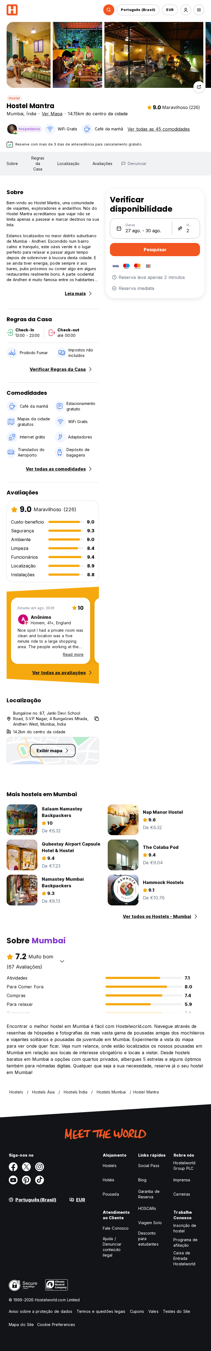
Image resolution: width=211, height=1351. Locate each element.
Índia (31, 113)
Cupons (137, 1311)
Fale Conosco (116, 1228)
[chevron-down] (62, 961)
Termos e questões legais (101, 1311)
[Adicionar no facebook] (13, 1166)
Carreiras (181, 1194)
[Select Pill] (108, 9)
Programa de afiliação (185, 1242)
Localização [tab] (68, 163)
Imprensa (181, 1179)
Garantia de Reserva (149, 1194)
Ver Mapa (52, 113)
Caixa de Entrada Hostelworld (184, 1258)
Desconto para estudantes (148, 1238)
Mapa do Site (21, 1324)
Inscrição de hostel (184, 1228)
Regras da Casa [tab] (38, 163)
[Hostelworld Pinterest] (26, 1180)
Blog (142, 1179)
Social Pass (148, 1165)
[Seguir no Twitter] (26, 1166)
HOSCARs (147, 1208)
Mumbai (15, 113)
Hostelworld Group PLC (184, 1165)
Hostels (109, 1165)
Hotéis (109, 1179)
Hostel (14, 98)
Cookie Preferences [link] (56, 1324)
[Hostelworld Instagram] (39, 1166)
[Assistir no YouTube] (13, 1180)
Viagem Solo (150, 1222)
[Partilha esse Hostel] (198, 86)
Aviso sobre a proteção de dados (40, 1311)
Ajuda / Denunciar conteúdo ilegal (112, 1246)
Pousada (111, 1194)
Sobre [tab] (12, 163)
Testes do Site (176, 1311)
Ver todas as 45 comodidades (158, 129)
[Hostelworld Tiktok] (39, 1180)
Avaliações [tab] (102, 163)
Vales (153, 1311)
